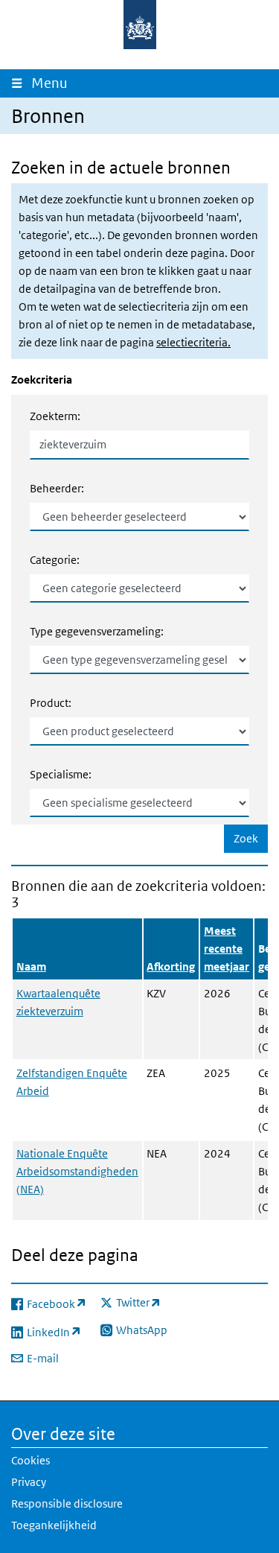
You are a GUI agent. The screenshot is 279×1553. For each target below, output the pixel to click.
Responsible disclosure (67, 1503)
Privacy (28, 1482)
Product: (50, 703)
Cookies (30, 1460)
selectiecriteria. (193, 342)
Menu (52, 83)
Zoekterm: (55, 416)
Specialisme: (61, 774)
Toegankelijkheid (54, 1525)
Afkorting (171, 966)
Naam (31, 966)
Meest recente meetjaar (226, 949)
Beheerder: (57, 488)
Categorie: (55, 560)
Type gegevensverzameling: (97, 631)
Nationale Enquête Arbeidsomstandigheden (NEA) (77, 1171)
